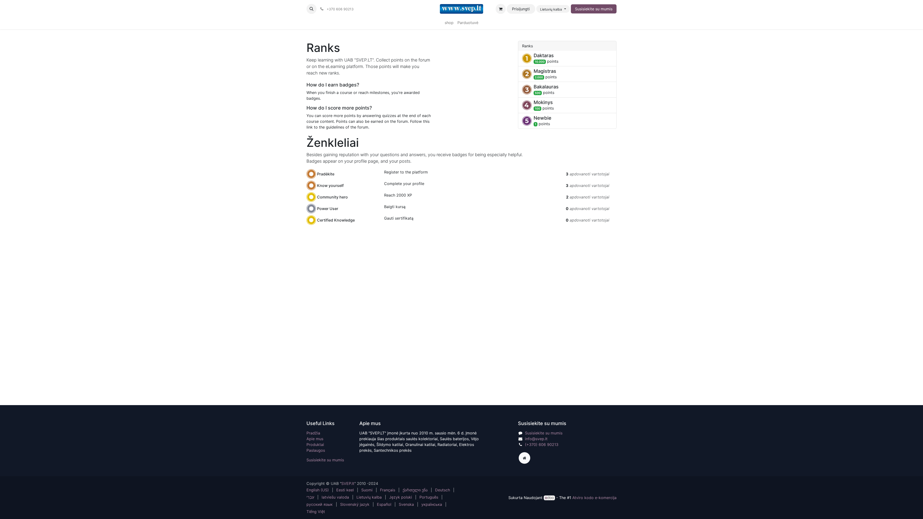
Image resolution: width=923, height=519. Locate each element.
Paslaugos (315, 450)
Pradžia (313, 433)
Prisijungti (521, 8)
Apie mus (314, 438)
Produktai (315, 444)
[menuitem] (449, 22)
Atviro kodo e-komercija (594, 497)
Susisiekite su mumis (593, 8)
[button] (311, 9)
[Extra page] (524, 458)
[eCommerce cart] (501, 9)
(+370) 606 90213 (541, 444)
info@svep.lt (536, 438)
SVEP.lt (347, 483)
